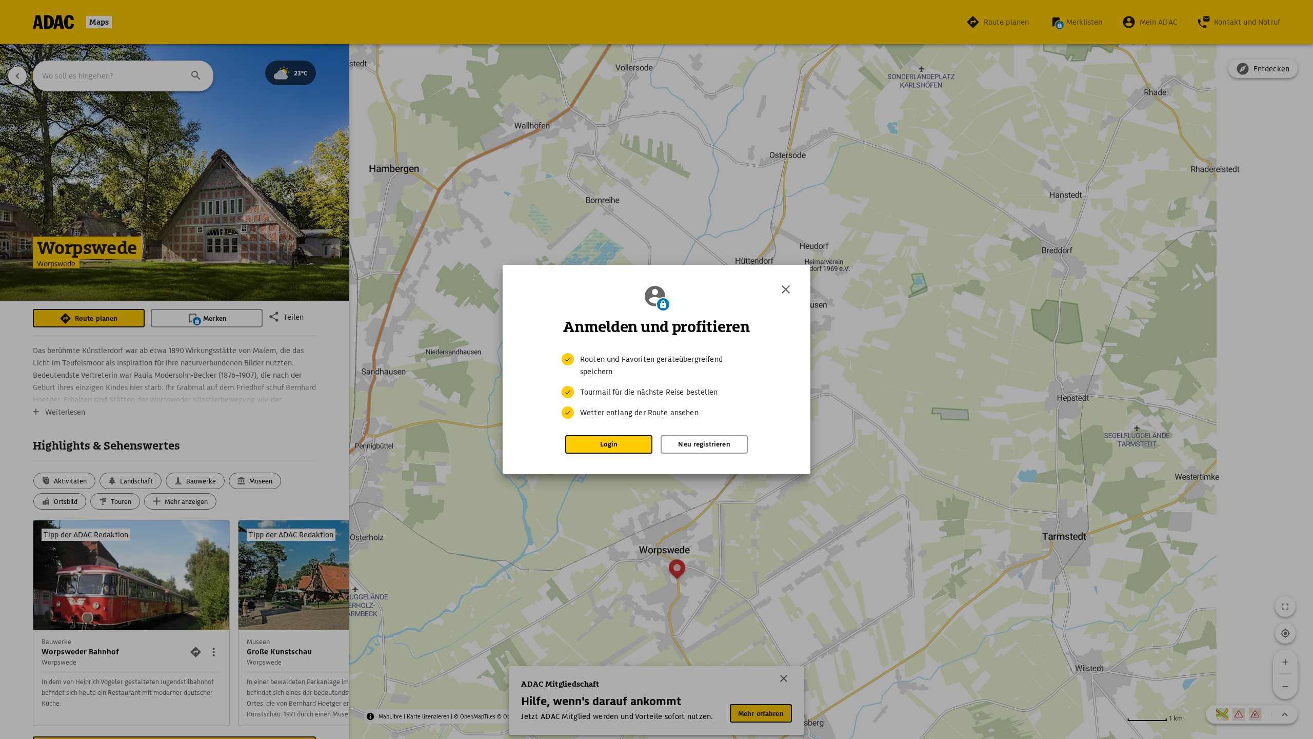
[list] (656, 386)
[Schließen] (785, 289)
